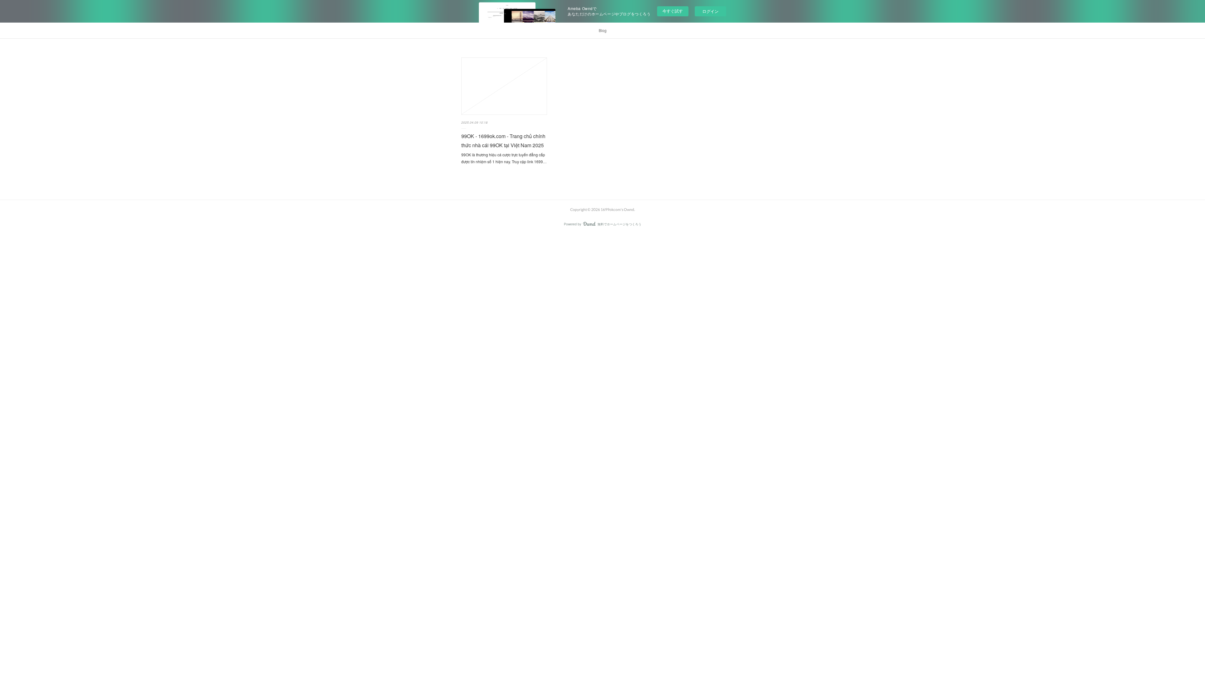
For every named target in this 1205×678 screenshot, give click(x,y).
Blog (603, 30)
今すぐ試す (672, 11)
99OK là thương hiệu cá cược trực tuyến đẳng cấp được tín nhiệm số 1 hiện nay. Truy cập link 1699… (504, 158)
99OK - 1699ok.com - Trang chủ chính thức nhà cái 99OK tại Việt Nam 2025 (503, 140)
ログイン (710, 11)
